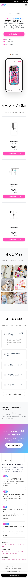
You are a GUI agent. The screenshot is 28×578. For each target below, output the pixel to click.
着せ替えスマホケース (6, 559)
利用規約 (6, 568)
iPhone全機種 (5, 551)
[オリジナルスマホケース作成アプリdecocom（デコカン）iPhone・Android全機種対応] (3, 5)
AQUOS (16, 553)
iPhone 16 (10, 551)
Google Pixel (11, 553)
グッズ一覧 (17, 544)
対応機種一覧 (11, 544)
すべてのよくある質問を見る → (14, 394)
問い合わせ (11, 568)
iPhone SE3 (20, 551)
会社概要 (3, 566)
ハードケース (21, 559)
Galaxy (3, 553)
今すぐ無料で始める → (14, 445)
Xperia (7, 553)
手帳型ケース (15, 559)
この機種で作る (13, 34)
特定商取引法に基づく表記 (11, 566)
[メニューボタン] (26, 5)
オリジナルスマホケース (18, 568)
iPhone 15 (15, 551)
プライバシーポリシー (21, 566)
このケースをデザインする (13, 153)
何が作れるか (4, 544)
